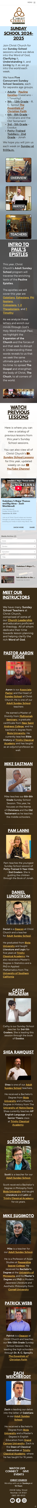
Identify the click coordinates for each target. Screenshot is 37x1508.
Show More (19, 527)
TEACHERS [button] (18, 234)
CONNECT (11, 1471)
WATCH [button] (18, 206)
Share (32, 527)
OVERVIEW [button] (18, 178)
